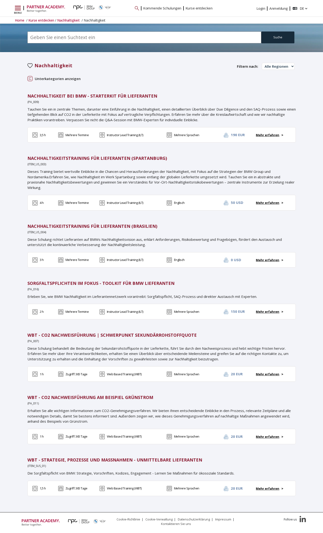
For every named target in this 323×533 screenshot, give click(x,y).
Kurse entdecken (199, 8)
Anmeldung (278, 8)
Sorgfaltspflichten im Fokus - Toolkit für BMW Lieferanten (101, 283)
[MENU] (18, 8)
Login (261, 8)
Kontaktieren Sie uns (176, 524)
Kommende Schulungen (162, 8)
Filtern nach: (247, 66)
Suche (277, 37)
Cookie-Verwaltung (159, 519)
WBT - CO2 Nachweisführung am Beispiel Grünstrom (90, 397)
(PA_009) (33, 102)
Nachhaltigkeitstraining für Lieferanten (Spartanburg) (97, 158)
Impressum (223, 519)
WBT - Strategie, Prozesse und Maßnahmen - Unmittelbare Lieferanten (114, 460)
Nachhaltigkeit (69, 20)
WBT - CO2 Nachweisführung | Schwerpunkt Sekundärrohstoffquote (112, 335)
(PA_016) (33, 289)
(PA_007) (33, 341)
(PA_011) (33, 403)
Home (20, 20)
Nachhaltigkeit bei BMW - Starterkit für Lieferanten (92, 96)
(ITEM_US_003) (36, 164)
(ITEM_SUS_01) (36, 466)
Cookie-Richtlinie (128, 519)
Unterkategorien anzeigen (58, 78)
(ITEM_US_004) (36, 232)
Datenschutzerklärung (194, 519)
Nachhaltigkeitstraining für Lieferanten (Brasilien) (92, 226)
